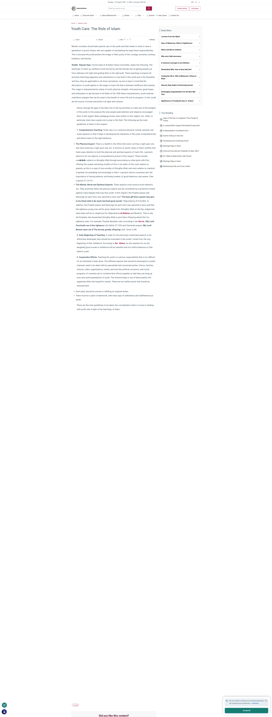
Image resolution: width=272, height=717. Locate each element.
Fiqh (139, 15)
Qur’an (141, 221)
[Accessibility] (195, 2)
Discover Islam (88, 15)
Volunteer (194, 8)
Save (77, 40)
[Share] (4, 705)
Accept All (246, 710)
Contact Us (175, 15)
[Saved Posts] (199, 2)
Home (76, 15)
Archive (151, 15)
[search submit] (149, 8)
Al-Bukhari (125, 213)
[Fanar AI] (4, 711)
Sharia (126, 15)
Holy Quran (162, 15)
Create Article (182, 8)
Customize (255, 703)
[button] (124, 39)
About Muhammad (109, 15)
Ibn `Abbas (120, 243)
